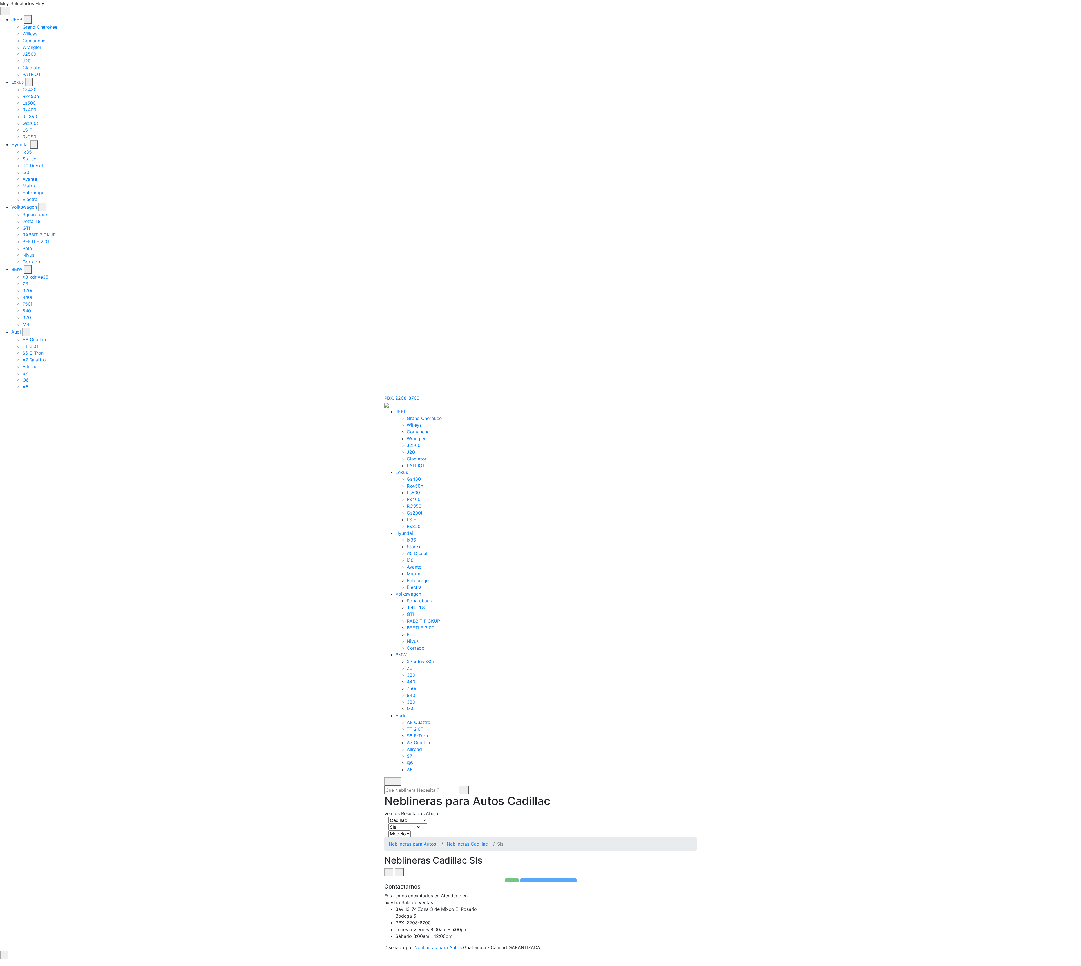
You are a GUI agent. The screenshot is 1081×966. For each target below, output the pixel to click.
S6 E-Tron (33, 353)
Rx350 (29, 137)
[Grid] (388, 872)
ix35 (27, 152)
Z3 (25, 284)
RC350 (30, 116)
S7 (25, 373)
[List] (399, 872)
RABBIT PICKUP (39, 235)
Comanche (34, 40)
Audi (16, 332)
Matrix (29, 186)
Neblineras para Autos (412, 844)
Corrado (31, 262)
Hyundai (20, 144)
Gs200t (30, 123)
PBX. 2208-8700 (401, 398)
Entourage (33, 192)
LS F (27, 130)
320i (27, 290)
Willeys (30, 34)
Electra (30, 199)
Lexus (17, 82)
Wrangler (32, 47)
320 (27, 317)
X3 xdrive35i (36, 277)
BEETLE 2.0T (36, 241)
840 (27, 311)
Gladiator (32, 67)
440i (27, 297)
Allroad (30, 366)
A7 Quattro (34, 360)
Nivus (28, 255)
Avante (30, 179)
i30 (26, 172)
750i (27, 304)
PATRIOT (32, 74)
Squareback (35, 214)
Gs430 (30, 89)
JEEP (16, 19)
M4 (26, 324)
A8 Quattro (34, 339)
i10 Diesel (33, 165)
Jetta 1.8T (33, 221)
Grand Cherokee (40, 27)
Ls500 (29, 103)
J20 (27, 61)
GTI (26, 228)
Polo (27, 248)
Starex (29, 159)
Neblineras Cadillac (467, 844)
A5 (25, 387)
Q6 (26, 380)
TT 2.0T (31, 346)
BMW (16, 269)
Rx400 (29, 110)
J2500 (29, 54)
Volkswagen (24, 207)
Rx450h (31, 96)
